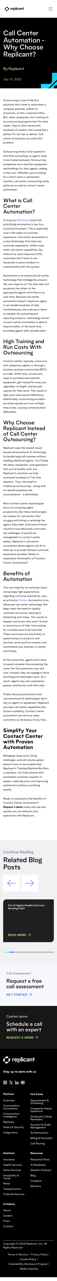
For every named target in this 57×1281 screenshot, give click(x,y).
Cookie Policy (27, 1259)
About (7, 1210)
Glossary (35, 1186)
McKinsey (23, 220)
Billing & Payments (41, 1138)
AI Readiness (38, 1165)
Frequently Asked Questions (41, 1110)
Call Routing (37, 1143)
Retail (6, 1184)
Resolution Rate (39, 1159)
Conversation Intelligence (11, 1115)
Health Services (12, 1165)
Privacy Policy (39, 1254)
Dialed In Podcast (40, 1170)
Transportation (12, 1189)
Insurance (9, 1159)
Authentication (39, 1133)
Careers (8, 1216)
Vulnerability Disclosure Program (28, 1264)
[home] (13, 9)
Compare (36, 1181)
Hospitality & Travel (11, 1177)
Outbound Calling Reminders (41, 1118)
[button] (50, 9)
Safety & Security (13, 1127)
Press (6, 1221)
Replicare (8, 1122)
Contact (8, 1226)
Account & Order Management (40, 1126)
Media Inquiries (28, 1269)
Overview (9, 1100)
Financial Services (14, 1194)
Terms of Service (18, 1254)
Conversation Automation (11, 1107)
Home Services (12, 1170)
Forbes (23, 600)
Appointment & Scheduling (39, 1102)
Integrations (10, 1133)
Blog (33, 1175)
